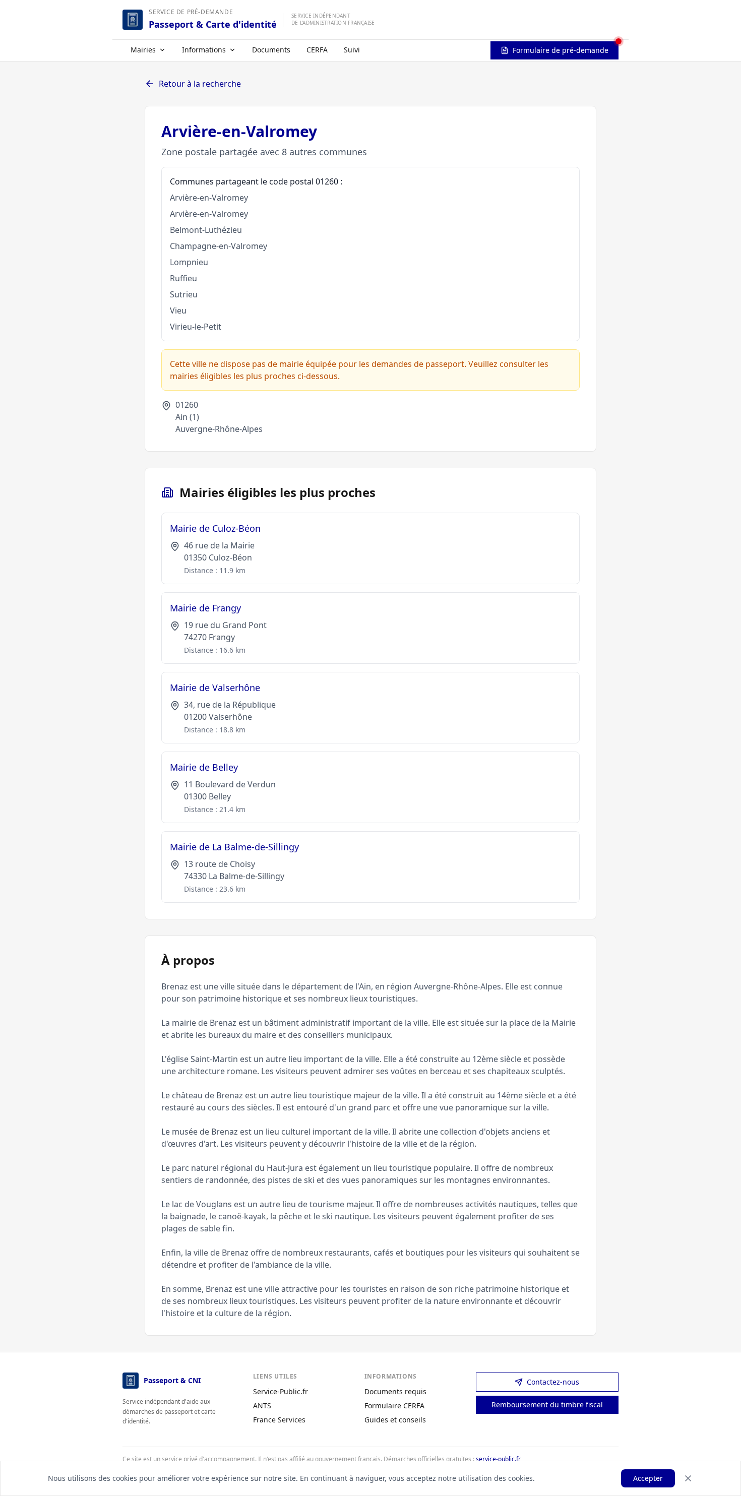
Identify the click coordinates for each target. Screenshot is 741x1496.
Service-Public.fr (280, 1391)
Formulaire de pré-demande (560, 50)
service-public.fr (498, 1459)
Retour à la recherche (200, 83)
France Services (279, 1419)
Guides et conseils (395, 1419)
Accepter (648, 1478)
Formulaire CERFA (394, 1405)
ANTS (262, 1405)
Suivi (352, 49)
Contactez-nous (553, 1382)
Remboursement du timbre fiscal (547, 1404)
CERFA (317, 49)
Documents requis (395, 1391)
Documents (271, 49)
